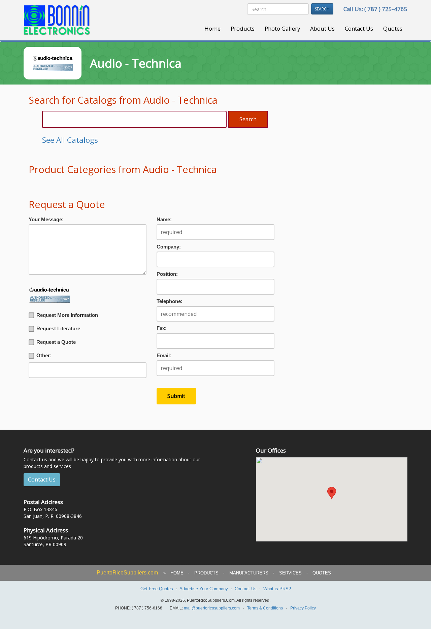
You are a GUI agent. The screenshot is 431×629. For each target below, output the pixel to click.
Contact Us (359, 28)
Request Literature (58, 328)
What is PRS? (277, 588)
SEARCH (322, 9)
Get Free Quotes (156, 588)
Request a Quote (56, 342)
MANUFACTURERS (248, 572)
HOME (177, 572)
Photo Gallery (282, 28)
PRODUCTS (206, 572)
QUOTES (321, 572)
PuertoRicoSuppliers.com (127, 572)
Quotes (392, 28)
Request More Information (67, 315)
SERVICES (290, 572)
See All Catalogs (70, 140)
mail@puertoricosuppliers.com (212, 608)
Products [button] (243, 28)
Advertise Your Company (203, 588)
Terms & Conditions (265, 608)
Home (212, 28)
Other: (44, 355)
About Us (322, 28)
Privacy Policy (303, 608)
